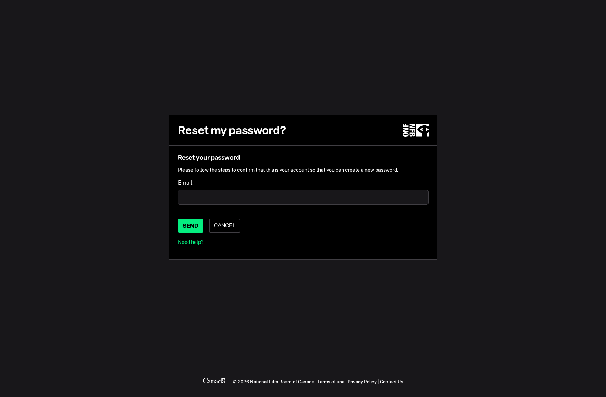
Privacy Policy (362, 381)
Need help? (190, 242)
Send (190, 226)
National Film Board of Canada (282, 381)
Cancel (224, 225)
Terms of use (330, 381)
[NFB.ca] (416, 130)
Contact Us (391, 381)
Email (185, 182)
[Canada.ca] (214, 381)
